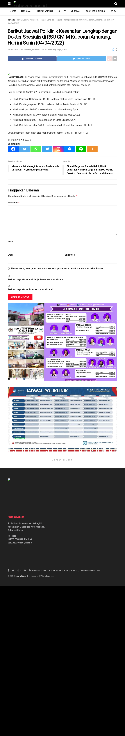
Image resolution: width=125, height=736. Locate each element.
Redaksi (46, 570)
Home (13, 11)
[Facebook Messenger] (69, 149)
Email (10, 255)
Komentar (14, 202)
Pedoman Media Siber (90, 570)
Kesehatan (26, 50)
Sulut (62, 11)
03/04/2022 (13, 50)
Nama (11, 241)
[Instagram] (58, 149)
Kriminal (76, 11)
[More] (92, 149)
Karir (66, 570)
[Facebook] (13, 149)
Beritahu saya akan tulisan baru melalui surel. (30, 289)
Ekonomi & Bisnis (95, 11)
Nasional (26, 11)
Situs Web (70, 255)
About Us (36, 570)
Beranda (11, 20)
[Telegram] (47, 149)
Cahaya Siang (20, 576)
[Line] (81, 149)
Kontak (74, 570)
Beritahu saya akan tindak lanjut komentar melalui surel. (36, 279)
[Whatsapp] (35, 149)
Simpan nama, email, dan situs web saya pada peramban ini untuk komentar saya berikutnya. (57, 268)
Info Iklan (57, 570)
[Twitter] (24, 149)
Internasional (45, 11)
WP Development (46, 576)
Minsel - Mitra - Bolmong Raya (46, 50)
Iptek (113, 11)
